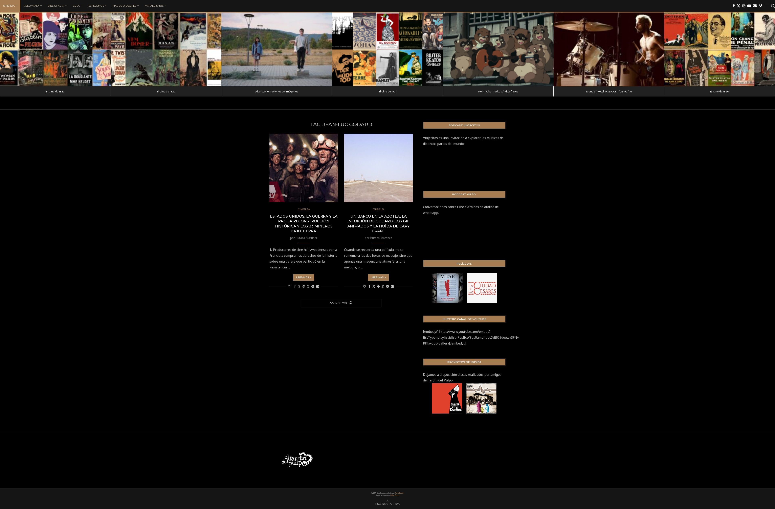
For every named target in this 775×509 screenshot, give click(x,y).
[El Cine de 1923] (55, 49)
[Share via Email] (317, 286)
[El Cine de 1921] (387, 49)
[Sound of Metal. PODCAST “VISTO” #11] (609, 49)
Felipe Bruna (395, 495)
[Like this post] (289, 286)
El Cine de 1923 (55, 91)
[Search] (773, 6)
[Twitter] (738, 6)
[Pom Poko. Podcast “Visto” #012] (498, 49)
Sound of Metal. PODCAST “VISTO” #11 (609, 91)
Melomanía (31, 5)
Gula (76, 5)
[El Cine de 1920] (719, 49)
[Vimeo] (760, 6)
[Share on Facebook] (295, 286)
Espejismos (96, 5)
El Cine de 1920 (719, 91)
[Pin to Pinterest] (304, 286)
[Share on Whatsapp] (308, 286)
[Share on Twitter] (299, 286)
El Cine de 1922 (166, 91)
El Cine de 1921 (387, 91)
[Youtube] (749, 6)
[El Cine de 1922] (166, 49)
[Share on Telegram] (312, 286)
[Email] (755, 6)
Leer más (302, 277)
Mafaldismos (154, 5)
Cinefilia (9, 5)
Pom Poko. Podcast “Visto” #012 (498, 91)
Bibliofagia (56, 5)
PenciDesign (399, 493)
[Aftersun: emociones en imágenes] (276, 49)
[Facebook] (734, 6)
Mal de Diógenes (124, 5)
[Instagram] (743, 6)
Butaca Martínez (306, 238)
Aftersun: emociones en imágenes (276, 91)
